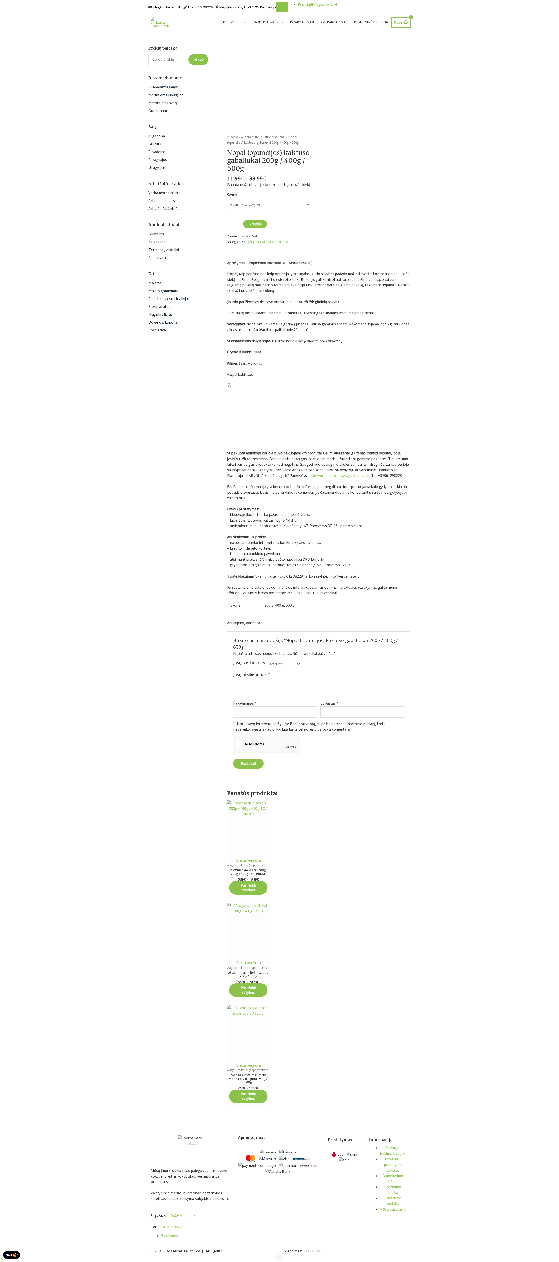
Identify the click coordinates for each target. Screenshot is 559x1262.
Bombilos (156, 234)
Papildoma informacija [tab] (267, 262)
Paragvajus (157, 159)
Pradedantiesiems (163, 87)
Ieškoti (198, 59)
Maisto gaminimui (163, 290)
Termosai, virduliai (163, 249)
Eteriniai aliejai (160, 306)
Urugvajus (157, 167)
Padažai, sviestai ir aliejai (168, 298)
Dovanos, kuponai (163, 322)
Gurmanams (158, 110)
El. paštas (329, 703)
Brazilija (155, 143)
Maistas (154, 283)
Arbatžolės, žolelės (163, 208)
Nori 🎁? (11, 1255)
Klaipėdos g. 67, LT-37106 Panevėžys (247, 7)
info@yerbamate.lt (166, 7)
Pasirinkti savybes (248, 887)
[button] (1, 1259)
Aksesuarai (157, 257)
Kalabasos (156, 242)
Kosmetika (157, 330)
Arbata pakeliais (161, 200)
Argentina (156, 136)
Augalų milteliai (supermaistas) (263, 137)
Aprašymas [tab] (236, 262)
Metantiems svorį (162, 102)
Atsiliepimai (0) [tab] (300, 262)
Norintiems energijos (165, 95)
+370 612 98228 (200, 7)
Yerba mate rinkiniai (164, 192)
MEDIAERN (312, 1251)
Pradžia (232, 137)
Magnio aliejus (160, 314)
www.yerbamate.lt (354, 475)
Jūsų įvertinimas (249, 662)
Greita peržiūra (248, 860)
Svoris (232, 194)
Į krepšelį (255, 224)
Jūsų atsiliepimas (251, 674)
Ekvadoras (157, 151)
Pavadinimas (245, 703)
